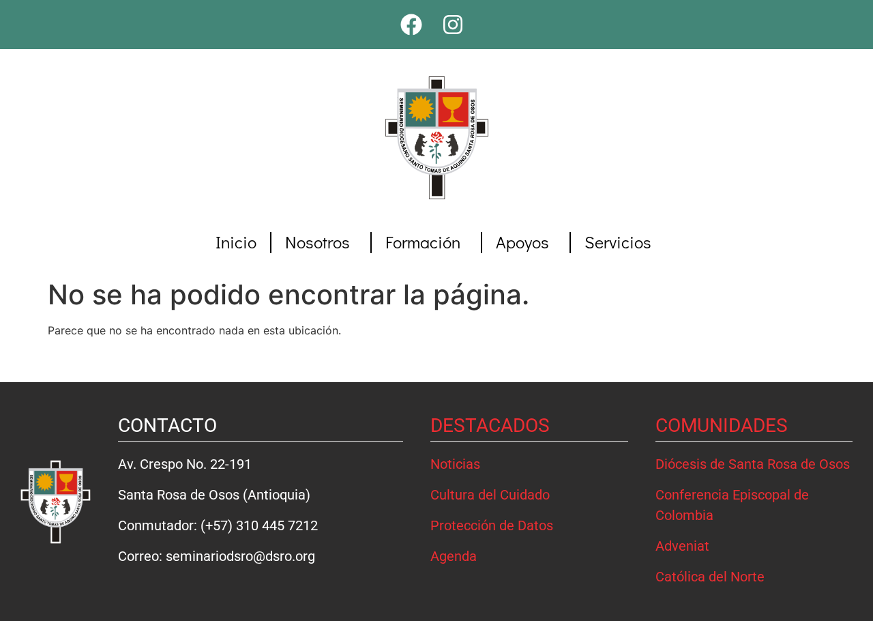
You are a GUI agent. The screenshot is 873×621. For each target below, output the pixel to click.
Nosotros (317, 242)
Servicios (618, 242)
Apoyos (522, 242)
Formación (422, 242)
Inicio (236, 242)
